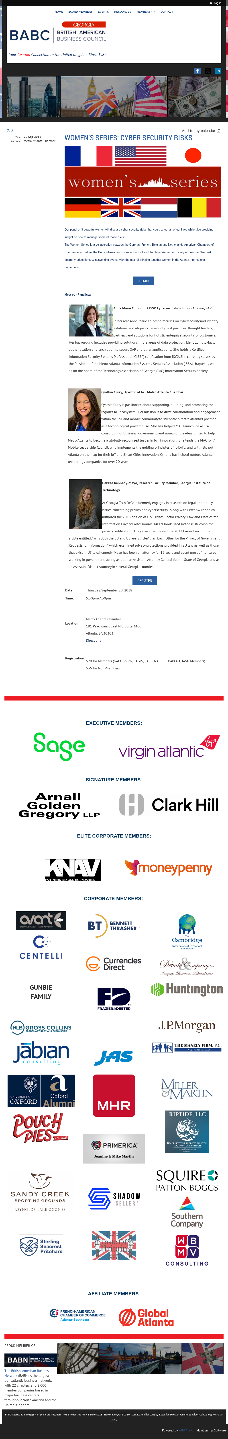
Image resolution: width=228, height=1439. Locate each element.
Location (15, 141)
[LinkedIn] (218, 71)
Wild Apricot (187, 1430)
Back (10, 130)
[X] (208, 71)
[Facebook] (197, 71)
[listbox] (201, 130)
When (17, 137)
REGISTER (143, 281)
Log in (217, 3)
